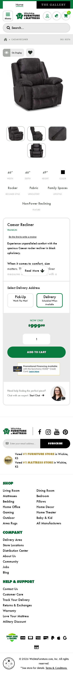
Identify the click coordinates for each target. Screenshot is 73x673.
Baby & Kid (44, 518)
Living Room (11, 490)
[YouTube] (56, 432)
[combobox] (36, 27)
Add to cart (36, 352)
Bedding (8, 501)
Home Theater (46, 512)
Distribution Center (15, 551)
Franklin (12, 230)
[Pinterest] (65, 432)
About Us (9, 556)
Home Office (11, 507)
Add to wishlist (30, 52)
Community (10, 561)
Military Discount (14, 621)
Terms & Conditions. (56, 668)
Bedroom (42, 496)
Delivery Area (12, 540)
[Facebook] (39, 432)
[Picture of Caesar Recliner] (15, 133)
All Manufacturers (48, 523)
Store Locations (13, 545)
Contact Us (10, 589)
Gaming (8, 512)
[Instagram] (48, 432)
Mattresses (10, 496)
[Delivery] (49, 300)
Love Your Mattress (16, 616)
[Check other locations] (20, 300)
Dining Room (45, 490)
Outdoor (9, 518)
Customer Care (13, 594)
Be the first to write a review (22, 237)
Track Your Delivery (16, 600)
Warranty (9, 611)
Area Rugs (10, 523)
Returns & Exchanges (17, 605)
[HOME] (5, 39)
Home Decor (45, 507)
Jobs (6, 567)
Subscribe (55, 443)
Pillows (41, 501)
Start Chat (35, 395)
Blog (6, 572)
